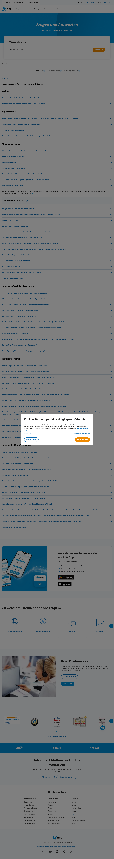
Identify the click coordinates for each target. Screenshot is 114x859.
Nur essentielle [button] (31, 439)
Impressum (27, 433)
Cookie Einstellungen (83, 433)
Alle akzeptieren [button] (82, 439)
